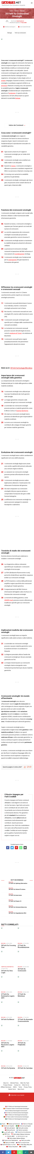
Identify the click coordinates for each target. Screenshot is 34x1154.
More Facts (21, 1089)
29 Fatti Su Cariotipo (25, 1068)
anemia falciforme (22, 411)
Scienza (16, 10)
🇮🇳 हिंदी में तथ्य (6, 1134)
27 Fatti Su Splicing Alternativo (18, 883)
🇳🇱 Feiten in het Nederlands (10, 1140)
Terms (20, 1087)
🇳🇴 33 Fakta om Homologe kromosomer (16, 1115)
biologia (17, 98)
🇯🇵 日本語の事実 (9, 1136)
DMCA (15, 1087)
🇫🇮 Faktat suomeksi (22, 1130)
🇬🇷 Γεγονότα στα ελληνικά (23, 1132)
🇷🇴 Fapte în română (8, 1142)
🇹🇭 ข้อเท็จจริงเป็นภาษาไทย (7, 1144)
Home (11, 10)
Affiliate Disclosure (6, 1087)
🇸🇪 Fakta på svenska (22, 1128)
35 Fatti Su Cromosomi (22, 970)
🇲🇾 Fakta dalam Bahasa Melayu (16, 1138)
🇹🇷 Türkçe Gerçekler (12, 1146)
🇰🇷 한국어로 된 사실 (21, 1136)
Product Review (7, 1085)
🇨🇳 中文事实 (22, 1146)
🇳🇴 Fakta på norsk (10, 1130)
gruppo (3, 80)
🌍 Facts (2, 1124)
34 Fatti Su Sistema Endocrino (18, 907)
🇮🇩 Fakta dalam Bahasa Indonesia (20, 1134)
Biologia (22, 10)
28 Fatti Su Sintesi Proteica (17, 889)
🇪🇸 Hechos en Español (8, 1126)
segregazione (12, 260)
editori (19, 818)
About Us (5, 1083)
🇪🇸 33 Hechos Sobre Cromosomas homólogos (16, 1108)
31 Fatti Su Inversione (15, 895)
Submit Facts (12, 1089)
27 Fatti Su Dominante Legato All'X (7, 996)
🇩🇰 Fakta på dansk (10, 1128)
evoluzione (12, 93)
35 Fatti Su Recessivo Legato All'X (7, 1045)
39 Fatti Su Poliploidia (22, 1044)
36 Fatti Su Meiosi (7, 1019)
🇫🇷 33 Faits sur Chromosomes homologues (16, 1112)
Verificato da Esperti (10, 26)
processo (4, 85)
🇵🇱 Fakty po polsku (24, 1140)
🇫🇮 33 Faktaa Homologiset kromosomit (16, 1110)
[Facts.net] (11, 2)
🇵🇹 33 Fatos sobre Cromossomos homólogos (16, 1117)
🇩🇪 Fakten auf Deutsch (13, 1124)
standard (12, 815)
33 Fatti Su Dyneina (8, 1068)
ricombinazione (19, 254)
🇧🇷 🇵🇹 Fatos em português (23, 1126)
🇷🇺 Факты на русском (22, 1142)
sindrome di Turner (16, 333)
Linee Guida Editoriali (25, 26)
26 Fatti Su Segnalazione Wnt (17, 913)
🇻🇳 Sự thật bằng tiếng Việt (24, 1144)
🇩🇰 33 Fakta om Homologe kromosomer (16, 1106)
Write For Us (25, 1085)
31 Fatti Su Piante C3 (15, 901)
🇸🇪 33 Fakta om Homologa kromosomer (16, 1119)
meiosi (13, 166)
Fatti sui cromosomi (20, 33)
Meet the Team (24, 1083)
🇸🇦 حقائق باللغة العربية (8, 1132)
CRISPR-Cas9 (8, 600)
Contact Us (17, 1085)
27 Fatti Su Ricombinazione (23, 946)
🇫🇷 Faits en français (26, 1124)
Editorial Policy (14, 1083)
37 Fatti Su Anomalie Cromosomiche (25, 1020)
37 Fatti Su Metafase (22, 995)
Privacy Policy (28, 1087)
